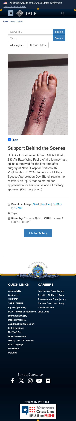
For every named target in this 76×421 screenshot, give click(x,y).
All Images (16, 45)
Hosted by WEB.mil (37, 401)
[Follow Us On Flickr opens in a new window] (47, 381)
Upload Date (37, 45)
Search (59, 31)
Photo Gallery (38, 233)
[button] (16, 6)
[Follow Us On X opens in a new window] (21, 381)
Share (15, 139)
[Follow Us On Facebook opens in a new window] (12, 381)
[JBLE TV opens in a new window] (39, 381)
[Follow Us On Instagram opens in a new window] (30, 381)
